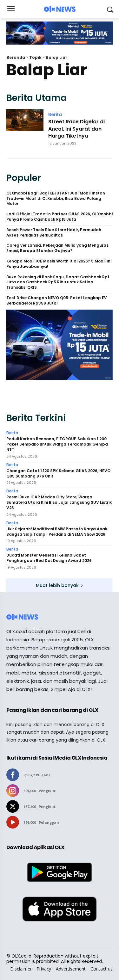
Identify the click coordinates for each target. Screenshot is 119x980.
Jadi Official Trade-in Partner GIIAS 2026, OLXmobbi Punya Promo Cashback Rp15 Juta (59, 217)
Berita (55, 114)
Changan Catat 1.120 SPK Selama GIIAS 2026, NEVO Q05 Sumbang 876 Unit (58, 473)
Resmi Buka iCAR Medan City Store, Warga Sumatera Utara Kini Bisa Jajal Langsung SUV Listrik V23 (59, 502)
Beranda (15, 57)
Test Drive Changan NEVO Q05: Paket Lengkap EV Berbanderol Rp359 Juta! (56, 300)
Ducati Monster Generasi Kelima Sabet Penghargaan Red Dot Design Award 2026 (49, 558)
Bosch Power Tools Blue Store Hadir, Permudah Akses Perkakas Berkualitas (53, 232)
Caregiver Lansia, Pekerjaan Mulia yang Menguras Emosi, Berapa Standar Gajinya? (57, 248)
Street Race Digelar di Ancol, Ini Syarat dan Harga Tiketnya (76, 128)
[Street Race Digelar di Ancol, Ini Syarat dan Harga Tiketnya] (24, 130)
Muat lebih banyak (57, 585)
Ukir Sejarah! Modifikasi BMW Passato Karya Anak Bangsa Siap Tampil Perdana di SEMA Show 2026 (56, 532)
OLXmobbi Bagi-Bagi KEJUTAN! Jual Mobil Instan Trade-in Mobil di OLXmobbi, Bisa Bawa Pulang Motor (55, 198)
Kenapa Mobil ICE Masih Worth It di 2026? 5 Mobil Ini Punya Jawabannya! (58, 264)
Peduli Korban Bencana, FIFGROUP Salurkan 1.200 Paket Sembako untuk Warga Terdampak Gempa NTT (57, 444)
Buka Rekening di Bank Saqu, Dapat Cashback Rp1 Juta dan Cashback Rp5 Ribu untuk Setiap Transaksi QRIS (57, 282)
